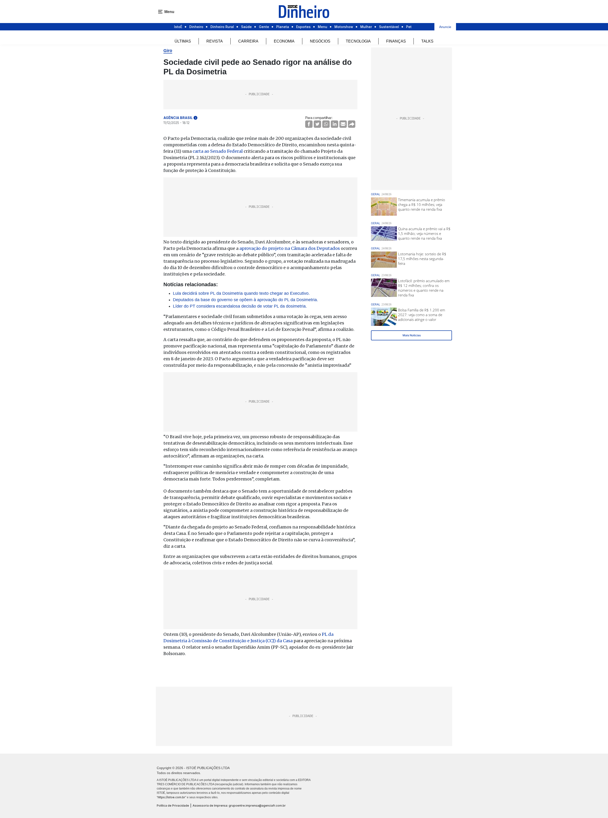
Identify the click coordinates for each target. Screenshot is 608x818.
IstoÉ (178, 27)
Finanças (396, 41)
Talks (427, 41)
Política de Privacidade (173, 805)
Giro (167, 50)
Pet (409, 27)
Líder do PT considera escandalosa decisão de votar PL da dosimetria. (240, 306)
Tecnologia (358, 41)
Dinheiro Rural (222, 27)
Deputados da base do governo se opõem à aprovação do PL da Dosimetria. (245, 299)
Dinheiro (196, 27)
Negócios (320, 41)
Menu (322, 27)
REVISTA (214, 41)
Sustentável (389, 27)
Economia (284, 41)
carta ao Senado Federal (218, 151)
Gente (264, 27)
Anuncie (445, 27)
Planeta (282, 27)
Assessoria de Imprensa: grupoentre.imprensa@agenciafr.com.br (239, 805)
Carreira (248, 41)
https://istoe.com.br (171, 797)
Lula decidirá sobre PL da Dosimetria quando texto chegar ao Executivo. (241, 293)
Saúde (246, 27)
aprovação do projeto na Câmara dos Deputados (289, 248)
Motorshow (343, 27)
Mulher (366, 27)
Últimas (183, 41)
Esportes (303, 27)
